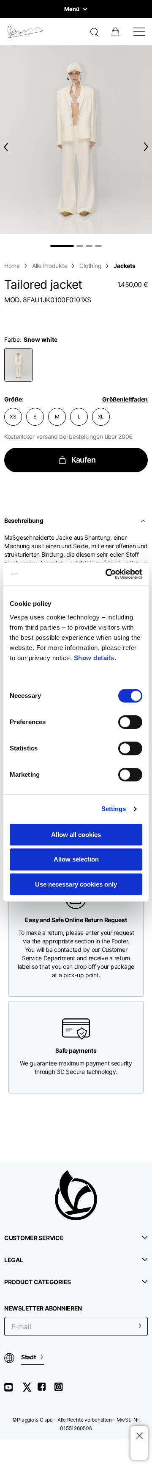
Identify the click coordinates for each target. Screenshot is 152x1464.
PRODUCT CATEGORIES (37, 1282)
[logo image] (25, 31)
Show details (94, 657)
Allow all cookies (76, 834)
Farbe (12, 339)
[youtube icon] (13, 1390)
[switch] (130, 722)
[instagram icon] (61, 1390)
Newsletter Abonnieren (43, 1308)
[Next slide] (147, 146)
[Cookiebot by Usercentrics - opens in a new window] (107, 574)
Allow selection (76, 859)
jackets (124, 265)
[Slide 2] (79, 246)
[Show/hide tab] (144, 520)
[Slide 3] (89, 246)
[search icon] (94, 33)
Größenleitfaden (125, 399)
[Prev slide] (4, 146)
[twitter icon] (29, 1390)
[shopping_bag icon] (116, 32)
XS (13, 416)
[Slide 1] (62, 246)
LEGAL (13, 1259)
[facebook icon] (45, 1390)
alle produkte (49, 265)
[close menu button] (139, 1436)
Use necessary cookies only (76, 884)
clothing (90, 265)
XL (101, 416)
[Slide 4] (98, 246)
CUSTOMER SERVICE (34, 1237)
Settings (113, 808)
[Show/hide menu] (139, 32)
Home (12, 265)
